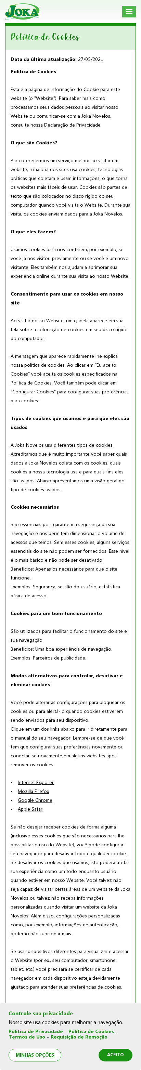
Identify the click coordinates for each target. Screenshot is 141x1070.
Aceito (115, 1054)
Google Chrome (35, 800)
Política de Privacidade (36, 1031)
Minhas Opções (35, 1055)
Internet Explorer (36, 782)
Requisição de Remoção (79, 1037)
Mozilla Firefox (33, 791)
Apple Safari (30, 809)
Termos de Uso (27, 1037)
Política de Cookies (91, 1031)
